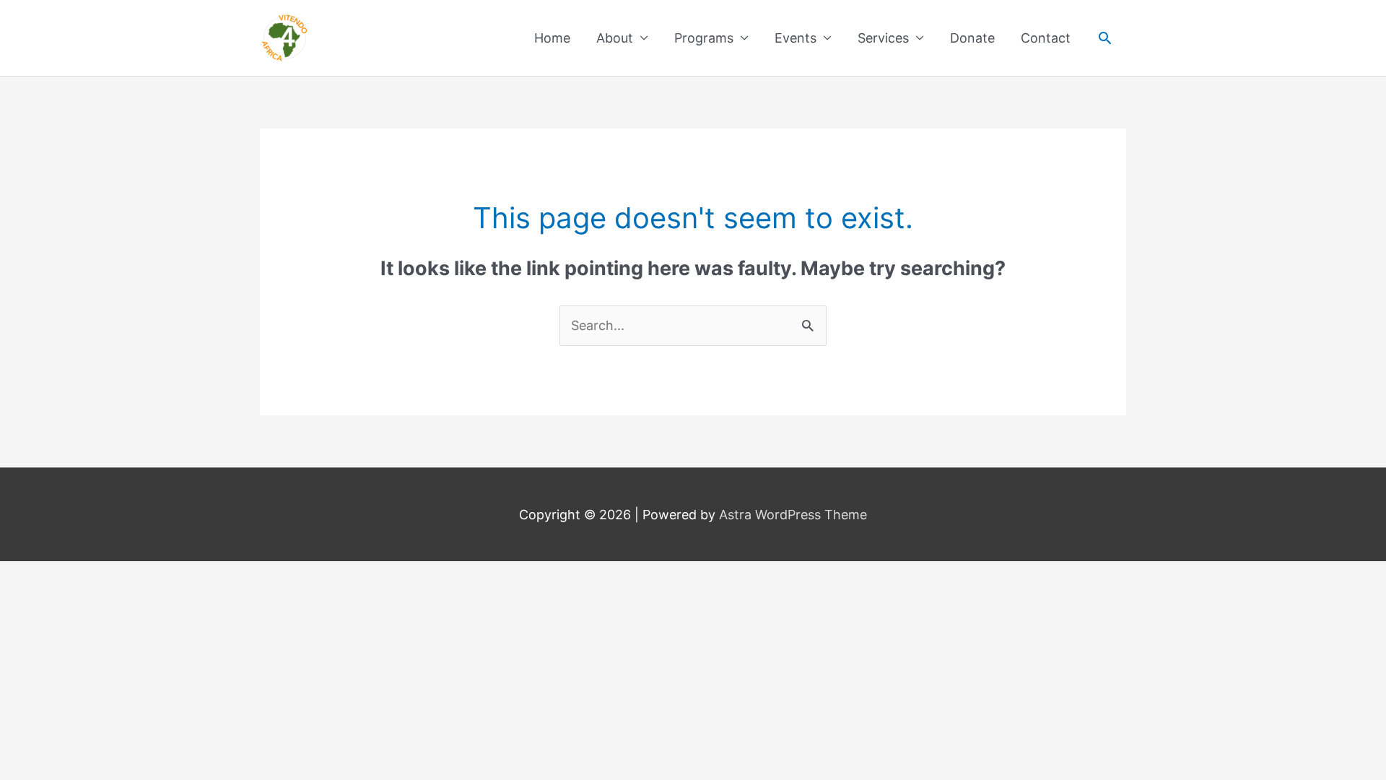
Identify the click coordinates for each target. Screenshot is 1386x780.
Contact (1046, 38)
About (614, 38)
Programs (703, 38)
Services (883, 38)
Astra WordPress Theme (793, 514)
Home (552, 38)
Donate (972, 38)
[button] (1105, 38)
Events (795, 38)
